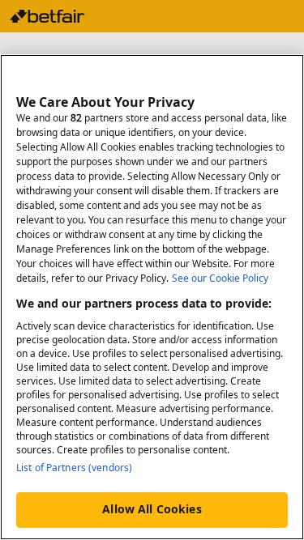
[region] (152, 297)
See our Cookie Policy (220, 278)
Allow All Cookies (151, 509)
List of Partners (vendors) (74, 467)
